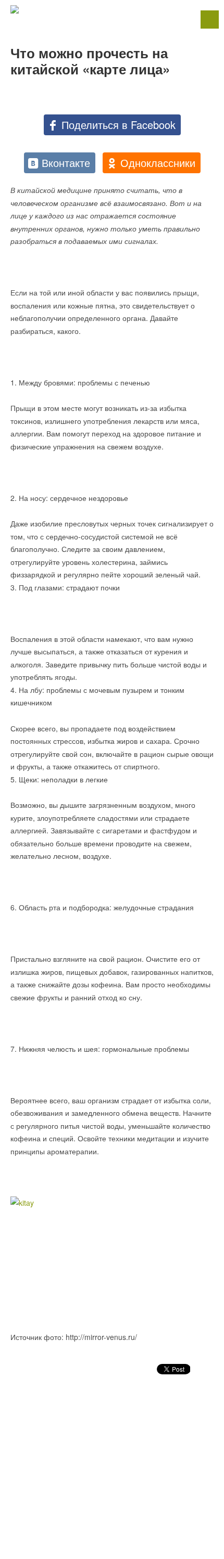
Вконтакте (66, 162)
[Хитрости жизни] (112, 9)
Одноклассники (157, 162)
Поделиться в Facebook (118, 124)
